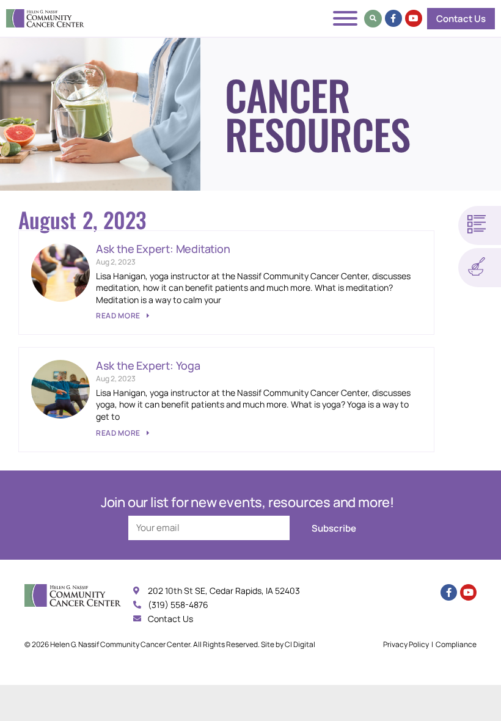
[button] (373, 18)
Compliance (456, 644)
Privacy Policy (406, 644)
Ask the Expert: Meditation (163, 248)
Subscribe (334, 528)
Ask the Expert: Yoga (148, 365)
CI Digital (300, 644)
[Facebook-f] (393, 18)
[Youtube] (413, 18)
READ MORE (119, 315)
